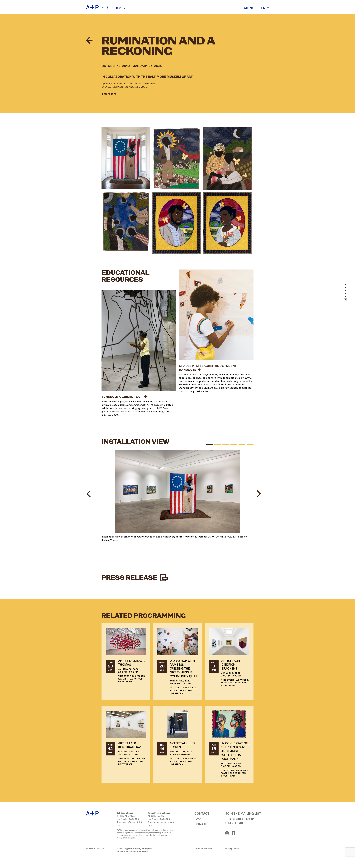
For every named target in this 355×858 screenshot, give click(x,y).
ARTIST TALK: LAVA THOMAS (131, 662)
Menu (249, 7)
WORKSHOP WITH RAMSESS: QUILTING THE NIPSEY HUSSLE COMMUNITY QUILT (183, 668)
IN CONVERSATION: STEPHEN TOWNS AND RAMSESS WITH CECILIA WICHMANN (235, 751)
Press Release (130, 578)
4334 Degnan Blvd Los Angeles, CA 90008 (159, 817)
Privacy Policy (232, 848)
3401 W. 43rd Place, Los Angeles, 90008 (124, 86)
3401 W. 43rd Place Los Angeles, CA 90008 (128, 817)
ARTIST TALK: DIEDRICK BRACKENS (230, 664)
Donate (200, 824)
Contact (201, 813)
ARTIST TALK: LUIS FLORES (182, 745)
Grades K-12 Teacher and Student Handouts (208, 367)
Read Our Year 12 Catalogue (239, 820)
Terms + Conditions (203, 848)
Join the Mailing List (243, 813)
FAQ (197, 818)
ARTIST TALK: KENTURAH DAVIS (130, 745)
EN (264, 7)
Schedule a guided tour (122, 396)
